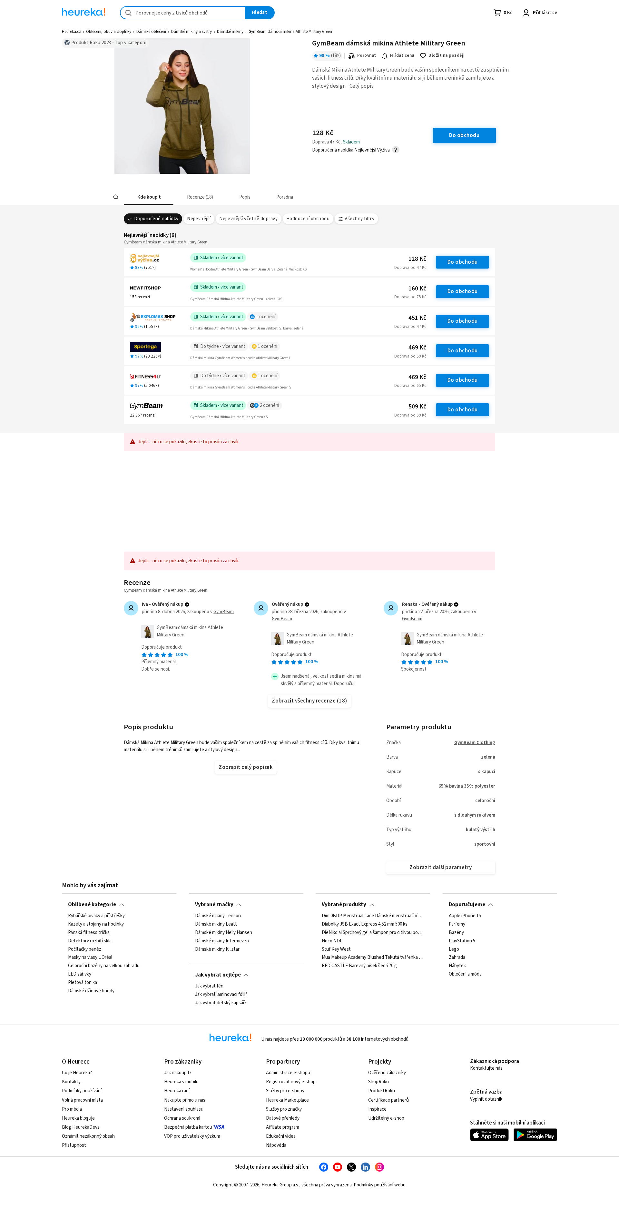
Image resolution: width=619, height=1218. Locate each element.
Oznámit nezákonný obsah (88, 1136)
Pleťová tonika (82, 982)
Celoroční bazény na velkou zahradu (104, 966)
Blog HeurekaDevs (81, 1127)
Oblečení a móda (465, 974)
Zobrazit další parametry (440, 867)
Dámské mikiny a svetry (191, 31)
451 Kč (417, 318)
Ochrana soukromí (182, 1118)
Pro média (72, 1109)
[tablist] (262, 197)
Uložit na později (446, 55)
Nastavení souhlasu (183, 1109)
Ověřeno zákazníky (387, 1072)
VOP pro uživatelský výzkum (192, 1136)
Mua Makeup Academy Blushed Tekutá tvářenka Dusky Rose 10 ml (373, 958)
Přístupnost (74, 1145)
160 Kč (417, 288)
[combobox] (183, 12)
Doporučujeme (467, 905)
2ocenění (269, 405)
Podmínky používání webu (380, 1185)
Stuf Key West (336, 949)
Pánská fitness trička (89, 932)
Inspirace (377, 1109)
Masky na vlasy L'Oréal (90, 958)
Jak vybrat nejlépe (218, 975)
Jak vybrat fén (209, 986)
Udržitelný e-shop (386, 1118)
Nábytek (457, 966)
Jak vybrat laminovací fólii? (221, 994)
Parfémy (457, 924)
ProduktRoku (381, 1090)
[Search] (116, 197)
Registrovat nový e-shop (291, 1081)
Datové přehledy (283, 1118)
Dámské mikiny (230, 31)
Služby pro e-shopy (285, 1090)
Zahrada (457, 958)
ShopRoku (378, 1081)
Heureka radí (177, 1090)
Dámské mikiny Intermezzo (222, 941)
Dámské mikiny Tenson (218, 916)
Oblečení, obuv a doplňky (108, 31)
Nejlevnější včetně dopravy (248, 218)
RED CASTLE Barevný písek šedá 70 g (359, 966)
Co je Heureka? (77, 1072)
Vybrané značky (214, 905)
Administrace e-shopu (288, 1072)
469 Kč (417, 347)
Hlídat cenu (402, 55)
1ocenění (265, 316)
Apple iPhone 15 (465, 916)
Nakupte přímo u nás (184, 1100)
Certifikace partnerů (388, 1100)
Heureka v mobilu (181, 1081)
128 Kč (417, 259)
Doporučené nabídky (156, 218)
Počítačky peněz (84, 949)
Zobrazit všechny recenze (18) (309, 701)
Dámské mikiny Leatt (216, 924)
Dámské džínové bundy (91, 991)
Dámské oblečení (151, 31)
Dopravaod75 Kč (410, 297)
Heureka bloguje (78, 1118)
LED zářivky (79, 974)
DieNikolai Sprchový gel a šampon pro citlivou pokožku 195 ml (373, 932)
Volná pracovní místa (82, 1100)
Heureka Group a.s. (280, 1185)
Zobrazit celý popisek (246, 767)
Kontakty (71, 1081)
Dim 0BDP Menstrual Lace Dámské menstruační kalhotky (373, 916)
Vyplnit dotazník (486, 1099)
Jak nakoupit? (178, 1072)
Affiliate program (282, 1127)
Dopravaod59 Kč (410, 356)
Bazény (456, 932)
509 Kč (417, 406)
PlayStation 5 (462, 941)
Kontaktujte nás (486, 1068)
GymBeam (223, 611)
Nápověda (276, 1145)
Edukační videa (281, 1136)
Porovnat (366, 55)
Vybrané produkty (344, 905)
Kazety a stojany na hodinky (96, 924)
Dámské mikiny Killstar (217, 949)
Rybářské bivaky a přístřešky (96, 916)
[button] (148, 197)
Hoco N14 (331, 941)
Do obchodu (462, 262)
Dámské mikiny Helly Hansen (223, 932)
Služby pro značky (284, 1109)
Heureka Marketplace (287, 1100)
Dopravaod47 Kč (410, 267)
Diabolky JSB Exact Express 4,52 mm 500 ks (365, 924)
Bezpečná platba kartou (188, 1127)
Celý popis (361, 86)
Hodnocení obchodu (307, 218)
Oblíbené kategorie (92, 905)
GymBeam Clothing (474, 742)
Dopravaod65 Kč (410, 385)
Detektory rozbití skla (90, 941)
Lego (454, 949)
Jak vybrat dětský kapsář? (221, 1003)
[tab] (148, 197)
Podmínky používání (82, 1090)
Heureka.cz (71, 31)
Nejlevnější (199, 218)
